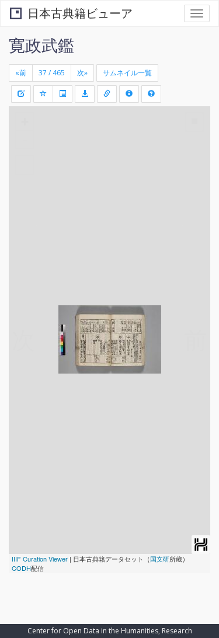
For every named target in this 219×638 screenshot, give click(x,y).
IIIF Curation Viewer (40, 558)
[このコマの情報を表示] (107, 94)
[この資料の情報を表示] (129, 94)
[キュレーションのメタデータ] (21, 94)
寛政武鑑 (41, 45)
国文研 (159, 558)
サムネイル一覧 (127, 73)
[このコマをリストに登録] (43, 94)
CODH (21, 568)
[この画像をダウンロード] (85, 94)
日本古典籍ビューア (80, 13)
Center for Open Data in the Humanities (92, 631)
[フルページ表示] (24, 165)
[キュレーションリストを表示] (62, 94)
